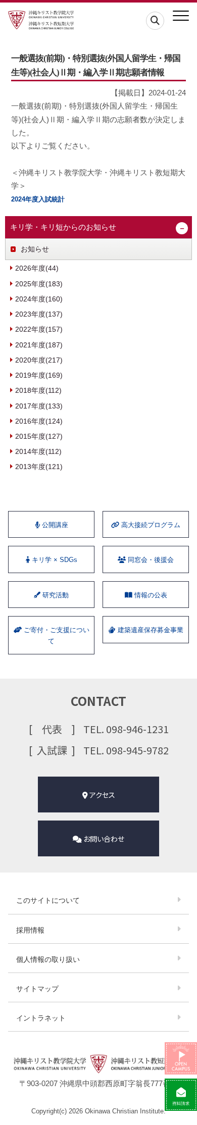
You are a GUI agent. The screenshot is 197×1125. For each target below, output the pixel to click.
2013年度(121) (39, 467)
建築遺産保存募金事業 (149, 630)
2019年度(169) (39, 375)
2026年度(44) (37, 268)
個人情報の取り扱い (48, 959)
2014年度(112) (38, 451)
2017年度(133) (39, 406)
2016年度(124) (39, 421)
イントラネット (41, 1018)
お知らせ (35, 249)
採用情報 (30, 930)
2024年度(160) (39, 299)
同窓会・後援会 (150, 560)
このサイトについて (48, 900)
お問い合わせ (103, 839)
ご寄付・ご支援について (55, 635)
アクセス (101, 795)
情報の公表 (149, 595)
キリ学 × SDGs (53, 560)
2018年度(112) (38, 390)
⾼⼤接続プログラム (149, 525)
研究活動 (54, 595)
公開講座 (54, 525)
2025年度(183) (39, 284)
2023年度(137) (39, 314)
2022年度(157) (39, 329)
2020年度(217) (39, 360)
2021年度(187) (39, 345)
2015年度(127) (39, 436)
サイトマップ (37, 989)
